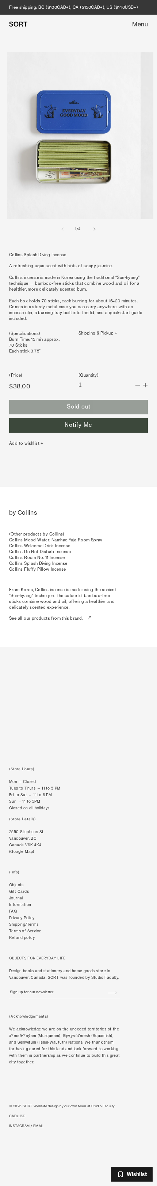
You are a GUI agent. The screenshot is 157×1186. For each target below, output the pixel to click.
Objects (16, 885)
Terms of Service (25, 931)
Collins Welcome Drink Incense (39, 545)
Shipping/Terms (24, 924)
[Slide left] (62, 229)
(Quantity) (88, 375)
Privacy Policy (22, 917)
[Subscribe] (112, 993)
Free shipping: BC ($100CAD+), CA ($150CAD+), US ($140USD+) (73, 7)
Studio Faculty (104, 977)
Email (38, 1126)
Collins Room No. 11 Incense (37, 557)
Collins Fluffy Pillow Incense (37, 569)
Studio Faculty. (103, 1106)
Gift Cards (19, 891)
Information (20, 904)
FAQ (13, 911)
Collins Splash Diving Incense (38, 563)
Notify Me (78, 424)
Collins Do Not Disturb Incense (40, 551)
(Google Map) (21, 851)
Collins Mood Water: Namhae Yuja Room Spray (56, 539)
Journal (16, 898)
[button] (140, 24)
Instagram (19, 1126)
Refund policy (22, 937)
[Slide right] (95, 229)
